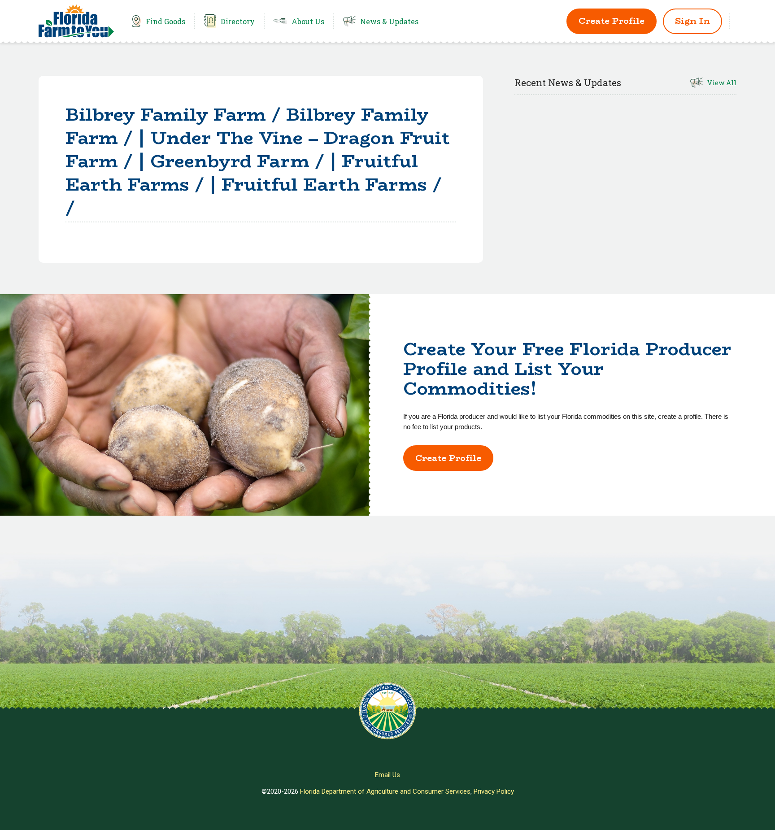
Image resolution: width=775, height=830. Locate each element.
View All (721, 82)
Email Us (387, 775)
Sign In (692, 20)
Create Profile (611, 20)
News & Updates (389, 21)
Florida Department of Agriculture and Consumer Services (385, 791)
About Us (308, 21)
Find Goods (165, 21)
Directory (238, 21)
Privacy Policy (494, 791)
